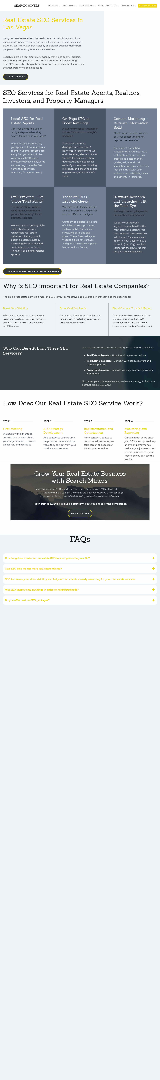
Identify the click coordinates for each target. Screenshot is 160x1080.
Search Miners (11, 57)
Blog (101, 6)
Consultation (147, 6)
